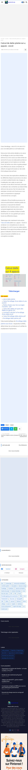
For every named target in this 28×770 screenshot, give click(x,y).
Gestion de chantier (20, 588)
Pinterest (21, 572)
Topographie (19, 598)
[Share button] (19, 429)
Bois (2, 583)
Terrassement (4, 598)
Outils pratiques (5, 650)
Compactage (8, 583)
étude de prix (4, 609)
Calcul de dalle (5, 222)
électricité (4, 653)
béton (7, 425)
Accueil (2, 38)
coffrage (3, 603)
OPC (11, 593)
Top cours (12, 598)
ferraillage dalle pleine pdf (12, 318)
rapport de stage (17, 606)
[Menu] (2, 2)
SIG (25, 596)
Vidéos (6, 601)
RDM (21, 596)
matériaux (19, 603)
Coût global (14, 586)
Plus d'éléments (23, 445)
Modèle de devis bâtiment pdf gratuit (12, 674)
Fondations (11, 588)
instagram (22, 569)
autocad (12, 601)
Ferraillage (3, 588)
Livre (24, 591)
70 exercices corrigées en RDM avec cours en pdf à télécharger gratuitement (14, 686)
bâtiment (19, 601)
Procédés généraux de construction (9, 596)
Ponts (19, 593)
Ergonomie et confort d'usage (16, 653)
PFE (15, 593)
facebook (8, 569)
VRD (2, 601)
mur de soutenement (6, 606)
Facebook (5, 428)
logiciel (13, 603)
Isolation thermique (16, 591)
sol (24, 606)
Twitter (11, 429)
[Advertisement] (14, 20)
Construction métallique (19, 583)
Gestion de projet (5, 591)
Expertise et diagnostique (17, 650)
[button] (22, 2)
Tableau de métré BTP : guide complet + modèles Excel (12, 680)
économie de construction (8, 655)
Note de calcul (4, 593)
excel (7, 38)
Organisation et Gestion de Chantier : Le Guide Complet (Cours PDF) (14, 669)
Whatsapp (15, 429)
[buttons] (10, 730)
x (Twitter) (7, 572)
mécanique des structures (8, 658)
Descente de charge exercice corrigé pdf (13, 692)
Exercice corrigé (22, 586)
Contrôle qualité (5, 586)
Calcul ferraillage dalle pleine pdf (14, 316)
